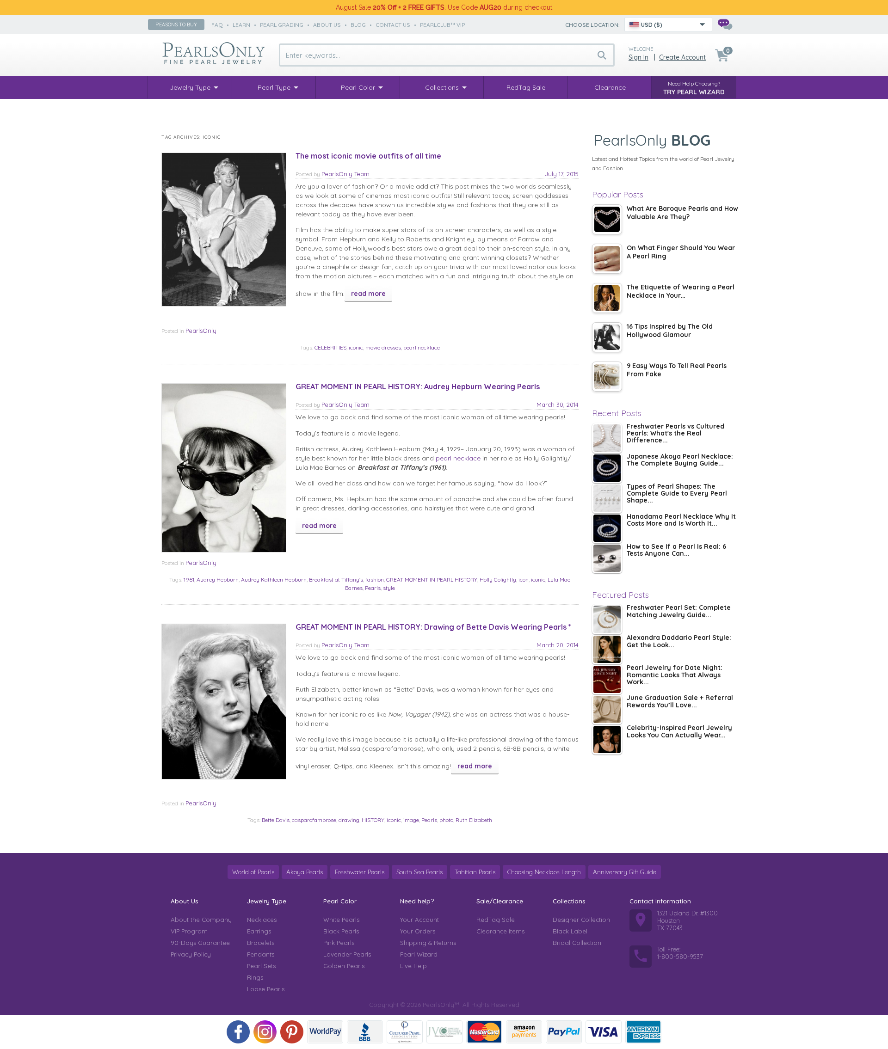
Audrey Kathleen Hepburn (274, 579)
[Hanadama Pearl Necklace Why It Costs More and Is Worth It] (607, 528)
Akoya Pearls (304, 872)
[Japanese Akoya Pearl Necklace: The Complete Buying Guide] (607, 468)
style (389, 587)
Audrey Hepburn (218, 579)
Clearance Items (500, 931)
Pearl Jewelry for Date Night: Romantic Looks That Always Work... (674, 675)
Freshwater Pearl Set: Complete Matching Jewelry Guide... (679, 611)
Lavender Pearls (347, 954)
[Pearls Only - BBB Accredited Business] (365, 1031)
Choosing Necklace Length (544, 872)
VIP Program (189, 931)
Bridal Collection (577, 942)
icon (523, 579)
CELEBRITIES (330, 347)
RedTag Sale (495, 919)
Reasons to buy (176, 24)
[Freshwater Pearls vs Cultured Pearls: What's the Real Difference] (607, 438)
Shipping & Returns (428, 942)
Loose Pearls (265, 989)
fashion (374, 579)
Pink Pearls (338, 942)
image (411, 819)
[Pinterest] (291, 1031)
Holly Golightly (498, 579)
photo (446, 819)
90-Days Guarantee (200, 942)
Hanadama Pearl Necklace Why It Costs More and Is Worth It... (681, 520)
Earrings (259, 931)
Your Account (419, 919)
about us (327, 24)
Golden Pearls (343, 965)
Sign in (638, 57)
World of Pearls (253, 872)
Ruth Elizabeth (474, 819)
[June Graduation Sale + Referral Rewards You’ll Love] (607, 709)
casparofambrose (314, 819)
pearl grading (281, 24)
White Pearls (341, 919)
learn (241, 24)
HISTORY (373, 819)
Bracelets (260, 942)
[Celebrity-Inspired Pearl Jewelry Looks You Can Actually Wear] (607, 739)
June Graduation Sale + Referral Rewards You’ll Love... (680, 701)
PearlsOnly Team (345, 174)
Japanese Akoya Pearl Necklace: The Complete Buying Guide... (680, 460)
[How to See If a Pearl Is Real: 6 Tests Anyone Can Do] (607, 558)
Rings (255, 977)
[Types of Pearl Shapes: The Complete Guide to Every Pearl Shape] (607, 498)
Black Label (570, 931)
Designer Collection (581, 919)
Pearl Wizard (419, 954)
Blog (358, 24)
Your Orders (417, 931)
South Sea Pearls (419, 872)
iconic (356, 347)
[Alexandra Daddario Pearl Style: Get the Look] (607, 649)
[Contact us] (725, 24)
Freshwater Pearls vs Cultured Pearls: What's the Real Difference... (675, 434)
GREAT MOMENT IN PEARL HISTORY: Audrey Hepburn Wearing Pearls (418, 386)
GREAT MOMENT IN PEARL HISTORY (431, 579)
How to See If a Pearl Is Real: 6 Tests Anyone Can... (676, 550)
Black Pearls (341, 931)
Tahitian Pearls (475, 872)
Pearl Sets (261, 965)
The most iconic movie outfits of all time (368, 155)
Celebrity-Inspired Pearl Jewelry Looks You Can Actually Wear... (679, 731)
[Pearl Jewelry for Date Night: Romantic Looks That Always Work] (607, 679)
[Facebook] (238, 1031)
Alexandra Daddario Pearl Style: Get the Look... (679, 641)
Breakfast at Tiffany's (336, 579)
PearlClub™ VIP (442, 24)
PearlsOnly (200, 330)
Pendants (260, 954)
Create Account (682, 57)
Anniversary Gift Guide (624, 872)
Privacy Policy (191, 954)
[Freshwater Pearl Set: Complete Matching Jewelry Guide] (607, 619)
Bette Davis (276, 819)
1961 (189, 579)
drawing (349, 819)
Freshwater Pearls (359, 872)
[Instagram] (265, 1031)
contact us (393, 24)
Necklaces (262, 919)
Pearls (373, 587)
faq (217, 24)
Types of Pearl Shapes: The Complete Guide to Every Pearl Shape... (677, 494)
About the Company (201, 919)
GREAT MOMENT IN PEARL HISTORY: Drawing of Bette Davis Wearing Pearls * (433, 627)
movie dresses (383, 347)
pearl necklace (421, 347)
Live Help (413, 965)
